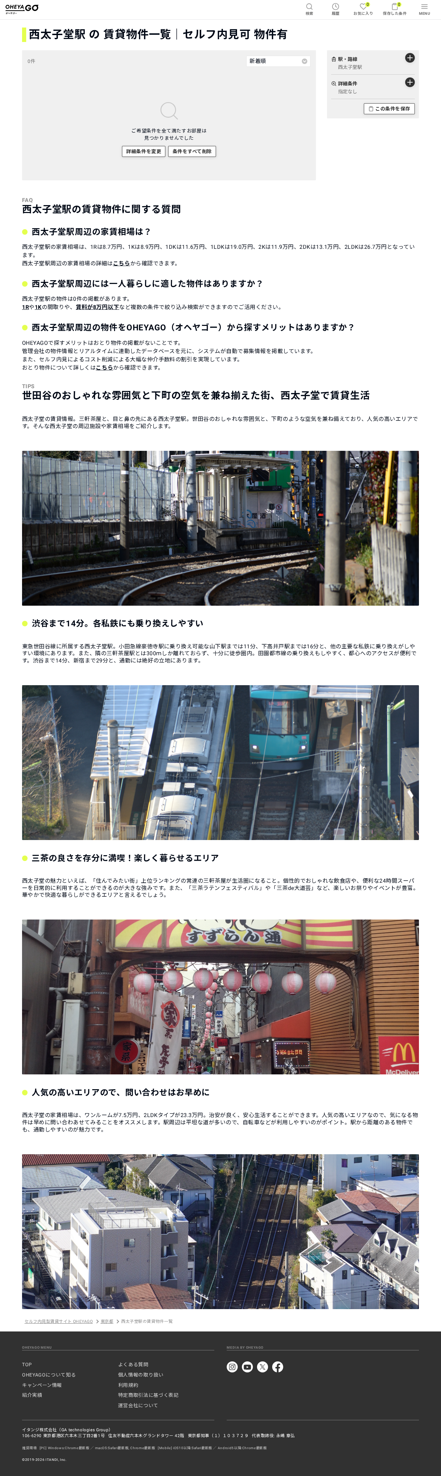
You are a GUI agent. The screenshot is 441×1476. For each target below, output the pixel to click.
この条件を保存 (392, 109)
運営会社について (138, 1405)
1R (25, 307)
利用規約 (128, 1385)
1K (38, 307)
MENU (424, 13)
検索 (310, 13)
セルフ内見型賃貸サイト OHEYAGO (58, 1321)
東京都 (107, 1321)
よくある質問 (133, 1364)
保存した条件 (395, 8)
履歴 (336, 13)
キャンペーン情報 (42, 1385)
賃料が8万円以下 (97, 307)
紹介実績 (32, 1395)
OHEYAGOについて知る (49, 1375)
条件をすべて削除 (192, 151)
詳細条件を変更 (143, 151)
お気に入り (363, 8)
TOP (27, 1364)
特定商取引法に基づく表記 (148, 1395)
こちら (121, 263)
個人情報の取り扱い (141, 1375)
